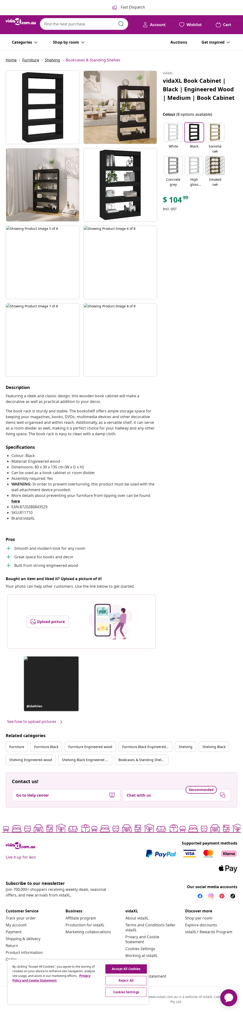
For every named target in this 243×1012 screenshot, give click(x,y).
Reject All (126, 980)
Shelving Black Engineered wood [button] (87, 760)
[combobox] (84, 24)
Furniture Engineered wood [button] (90, 746)
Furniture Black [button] (46, 746)
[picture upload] (110, 622)
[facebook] (200, 896)
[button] (51, 683)
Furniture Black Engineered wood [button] (147, 746)
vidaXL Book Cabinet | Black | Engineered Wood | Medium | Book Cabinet (198, 89)
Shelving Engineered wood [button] (30, 760)
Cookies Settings (140, 948)
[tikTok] (232, 896)
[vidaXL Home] (21, 21)
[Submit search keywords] (121, 24)
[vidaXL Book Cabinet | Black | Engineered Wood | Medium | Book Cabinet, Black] (42, 107)
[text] (176, 201)
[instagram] (211, 896)
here (15, 501)
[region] (78, 981)
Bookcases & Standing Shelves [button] (142, 760)
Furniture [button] (16, 746)
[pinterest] (222, 896)
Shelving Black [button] (213, 746)
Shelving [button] (185, 746)
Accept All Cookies (126, 969)
